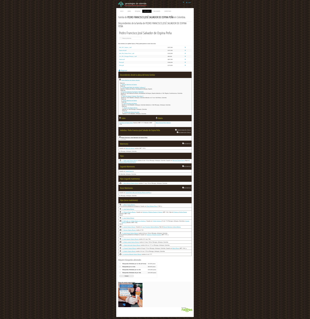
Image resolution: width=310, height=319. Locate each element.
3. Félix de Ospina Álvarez (129, 212)
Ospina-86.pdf (122, 50)
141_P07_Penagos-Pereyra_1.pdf (128, 56)
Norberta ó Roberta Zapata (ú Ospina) (152, 212)
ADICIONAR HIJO (187, 143)
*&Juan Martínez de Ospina (130, 100)
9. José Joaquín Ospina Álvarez (130, 239)
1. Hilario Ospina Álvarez (128, 205)
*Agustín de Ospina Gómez (130, 108)
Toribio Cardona (157, 221)
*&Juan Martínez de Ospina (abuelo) (130, 80)
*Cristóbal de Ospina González (131, 112)
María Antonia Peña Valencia (163, 122)
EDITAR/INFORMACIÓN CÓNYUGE (184, 130)
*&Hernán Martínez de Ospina (129, 84)
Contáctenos (167, 11)
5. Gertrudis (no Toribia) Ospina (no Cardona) (134, 221)
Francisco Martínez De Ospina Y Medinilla (133, 92)
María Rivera (176, 248)
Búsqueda (137, 11)
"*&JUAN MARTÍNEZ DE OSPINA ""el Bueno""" (134, 87)
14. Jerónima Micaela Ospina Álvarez (131, 254)
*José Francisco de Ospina (130, 103)
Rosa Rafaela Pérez (152, 206)
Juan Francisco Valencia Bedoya (150, 227)
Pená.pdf (121, 62)
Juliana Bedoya (177, 227)
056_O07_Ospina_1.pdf (125, 47)
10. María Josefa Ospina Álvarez (130, 242)
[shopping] (183, 2)
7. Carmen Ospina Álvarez (129, 230)
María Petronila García (130, 162)
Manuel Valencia (167, 227)
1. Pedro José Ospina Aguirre (129, 160)
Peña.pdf (121, 65)
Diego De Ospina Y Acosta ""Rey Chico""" (133, 96)
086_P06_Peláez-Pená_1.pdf (126, 53)
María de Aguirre (130, 148)
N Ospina (175, 212)
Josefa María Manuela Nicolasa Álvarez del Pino (138, 192)
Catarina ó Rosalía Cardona (154, 234)
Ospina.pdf (122, 59)
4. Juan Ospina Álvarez (128, 218)
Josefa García (129, 171)
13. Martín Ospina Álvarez (129, 251)
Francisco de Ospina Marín (126, 122)
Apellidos (147, 11)
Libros (129, 11)
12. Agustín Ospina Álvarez (129, 248)
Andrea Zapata (183, 212)
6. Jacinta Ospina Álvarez (128, 227)
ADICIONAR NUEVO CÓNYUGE (184, 132)
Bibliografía (157, 11)
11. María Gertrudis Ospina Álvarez (131, 245)
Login (189, 2)
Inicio (121, 11)
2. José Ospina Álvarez (128, 209)
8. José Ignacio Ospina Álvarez (130, 233)
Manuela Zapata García (179, 160)
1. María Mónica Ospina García (130, 183)
